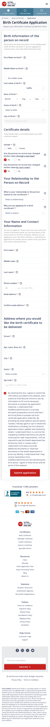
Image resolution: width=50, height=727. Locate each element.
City (6, 358)
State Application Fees (25, 566)
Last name (9, 272)
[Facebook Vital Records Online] (17, 650)
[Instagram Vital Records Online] (22, 650)
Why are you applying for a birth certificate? (18, 207)
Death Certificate (25, 542)
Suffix (29, 88)
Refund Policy (25, 612)
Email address (11, 294)
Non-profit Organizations (25, 594)
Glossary (25, 563)
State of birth (11, 105)
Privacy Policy (25, 622)
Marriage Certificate (25, 539)
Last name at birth (13, 83)
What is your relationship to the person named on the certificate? (22, 193)
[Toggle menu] (47, 4)
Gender (8, 144)
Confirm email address (14, 305)
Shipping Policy (25, 618)
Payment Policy (25, 609)
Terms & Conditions (25, 605)
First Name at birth (13, 57)
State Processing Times (25, 570)
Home (6, 18)
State (7, 369)
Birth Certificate (18, 18)
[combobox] (25, 121)
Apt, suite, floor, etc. (13, 347)
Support (25, 640)
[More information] (24, 57)
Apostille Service (25, 548)
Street (7, 336)
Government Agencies (25, 591)
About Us (25, 576)
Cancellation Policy (25, 615)
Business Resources (25, 587)
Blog (25, 573)
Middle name (9, 261)
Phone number (11, 283)
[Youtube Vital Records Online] (32, 650)
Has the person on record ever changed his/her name (22, 154)
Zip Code (8, 380)
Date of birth (10, 94)
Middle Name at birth (14, 68)
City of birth (10, 116)
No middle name (15, 78)
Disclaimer (25, 625)
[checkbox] (5, 78)
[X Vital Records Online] (27, 650)
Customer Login (25, 636)
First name (9, 250)
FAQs (25, 560)
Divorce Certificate (25, 545)
